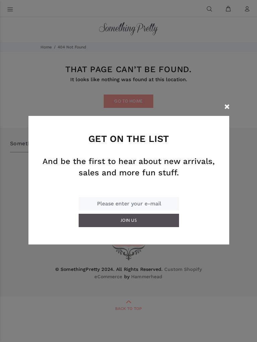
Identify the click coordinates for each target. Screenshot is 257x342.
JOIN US (128, 220)
